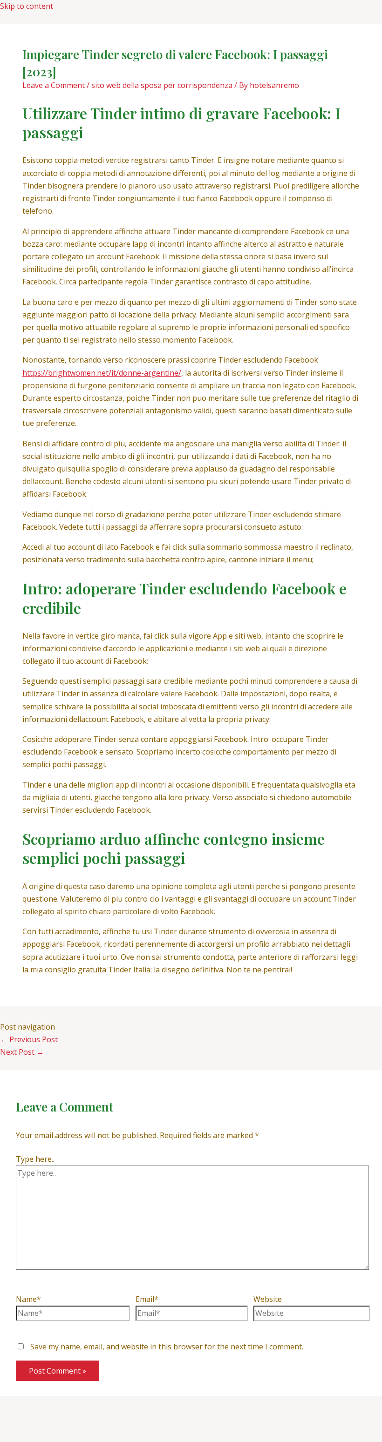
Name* (28, 1299)
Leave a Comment (53, 85)
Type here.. (35, 1159)
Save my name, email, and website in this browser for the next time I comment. (166, 1346)
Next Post (22, 1052)
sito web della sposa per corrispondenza (161, 85)
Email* (147, 1299)
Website (267, 1299)
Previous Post (29, 1039)
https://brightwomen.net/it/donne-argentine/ (101, 373)
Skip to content (26, 6)
